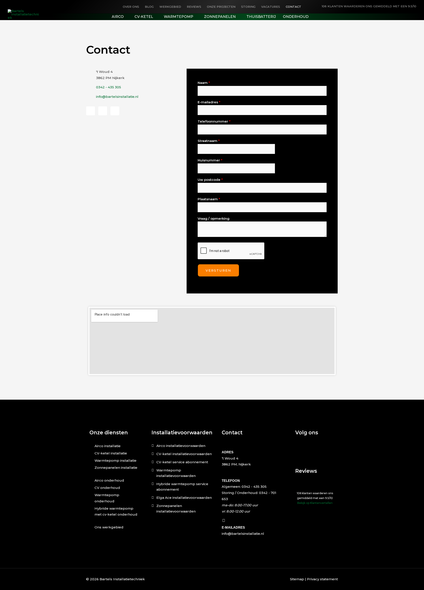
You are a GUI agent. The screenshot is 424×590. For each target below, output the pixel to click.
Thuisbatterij (261, 17)
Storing (248, 6)
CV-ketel (143, 17)
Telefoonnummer (214, 121)
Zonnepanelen (220, 17)
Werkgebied (170, 6)
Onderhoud (296, 17)
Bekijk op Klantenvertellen (315, 503)
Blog (149, 6)
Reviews (194, 6)
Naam (204, 83)
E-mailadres (209, 102)
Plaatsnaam (209, 199)
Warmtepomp (178, 17)
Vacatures (270, 6)
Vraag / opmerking (213, 218)
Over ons (131, 6)
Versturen (218, 270)
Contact (293, 6)
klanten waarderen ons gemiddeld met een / (369, 6)
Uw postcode (210, 180)
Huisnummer (210, 160)
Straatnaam (209, 141)
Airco (118, 17)
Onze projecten (221, 6)
